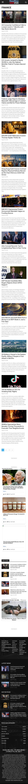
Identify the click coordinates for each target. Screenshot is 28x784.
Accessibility (22, 641)
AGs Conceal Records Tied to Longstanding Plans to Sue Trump (14, 247)
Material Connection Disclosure (15, 649)
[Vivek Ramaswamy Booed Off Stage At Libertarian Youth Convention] (5, 668)
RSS (13, 652)
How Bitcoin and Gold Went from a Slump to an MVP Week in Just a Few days (14, 319)
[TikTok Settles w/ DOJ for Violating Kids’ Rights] (14, 381)
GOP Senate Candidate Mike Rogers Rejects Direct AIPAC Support (12, 283)
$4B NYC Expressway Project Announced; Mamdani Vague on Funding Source (13, 211)
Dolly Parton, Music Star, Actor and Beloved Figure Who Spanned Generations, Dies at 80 (18, 591)
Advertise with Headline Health (22, 644)
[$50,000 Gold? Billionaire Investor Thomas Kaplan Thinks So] (14, 127)
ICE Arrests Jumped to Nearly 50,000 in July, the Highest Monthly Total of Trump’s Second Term (13, 63)
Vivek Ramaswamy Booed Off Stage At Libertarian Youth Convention (17, 668)
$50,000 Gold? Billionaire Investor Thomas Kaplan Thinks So (14, 137)
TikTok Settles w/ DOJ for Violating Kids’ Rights (11, 390)
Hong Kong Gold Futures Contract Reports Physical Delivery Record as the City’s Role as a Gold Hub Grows (14, 172)
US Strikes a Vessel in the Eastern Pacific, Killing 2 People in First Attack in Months (14, 356)
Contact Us (22, 647)
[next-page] (12, 450)
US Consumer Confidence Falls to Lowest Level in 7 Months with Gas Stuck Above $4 (14, 27)
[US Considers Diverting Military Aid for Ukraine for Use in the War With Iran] (5, 676)
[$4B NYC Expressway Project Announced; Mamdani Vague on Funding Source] (14, 201)
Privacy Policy (5, 650)
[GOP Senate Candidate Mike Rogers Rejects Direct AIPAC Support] (14, 272)
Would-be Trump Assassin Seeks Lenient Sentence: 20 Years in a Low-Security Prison (18, 684)
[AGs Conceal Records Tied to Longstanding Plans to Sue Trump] (14, 238)
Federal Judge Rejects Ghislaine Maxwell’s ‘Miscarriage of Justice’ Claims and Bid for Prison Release (14, 101)
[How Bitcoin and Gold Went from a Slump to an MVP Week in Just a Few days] (14, 309)
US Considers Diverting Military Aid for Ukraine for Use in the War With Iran (18, 676)
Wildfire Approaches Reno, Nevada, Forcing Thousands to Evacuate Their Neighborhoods (13, 426)
